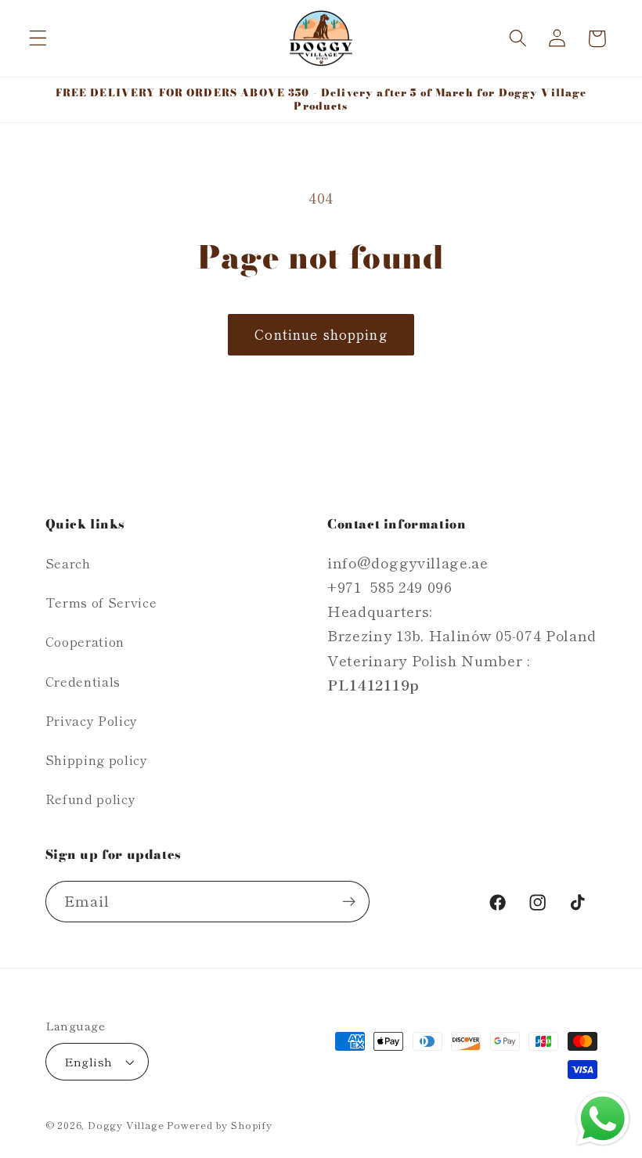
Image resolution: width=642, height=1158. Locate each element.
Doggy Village (127, 1124)
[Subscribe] (349, 902)
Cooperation (85, 641)
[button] (38, 39)
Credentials (83, 681)
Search (68, 563)
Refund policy (90, 798)
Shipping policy (96, 759)
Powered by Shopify (219, 1124)
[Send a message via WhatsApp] (603, 1119)
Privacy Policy (92, 720)
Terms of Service (101, 602)
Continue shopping (321, 334)
